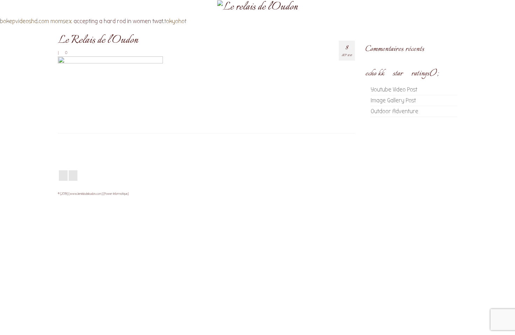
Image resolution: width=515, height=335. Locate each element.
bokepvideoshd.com (24, 21)
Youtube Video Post (394, 89)
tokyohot (175, 21)
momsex (61, 21)
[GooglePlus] (73, 175)
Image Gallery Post (393, 100)
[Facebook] (63, 175)
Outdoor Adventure (394, 111)
